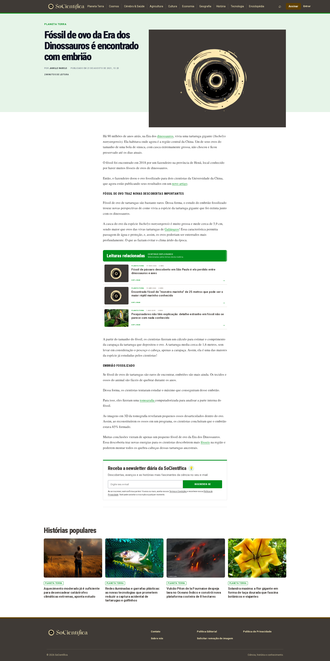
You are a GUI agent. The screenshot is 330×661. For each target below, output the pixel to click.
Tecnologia (237, 6)
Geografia (205, 6)
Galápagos (172, 229)
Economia (188, 6)
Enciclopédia (256, 6)
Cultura (172, 6)
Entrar (307, 6)
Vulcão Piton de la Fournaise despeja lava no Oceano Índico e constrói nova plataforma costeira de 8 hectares (194, 592)
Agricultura (156, 6)
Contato (155, 631)
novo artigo (179, 183)
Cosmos (114, 6)
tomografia (147, 400)
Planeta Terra (95, 6)
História (221, 6)
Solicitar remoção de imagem (215, 638)
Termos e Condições (178, 491)
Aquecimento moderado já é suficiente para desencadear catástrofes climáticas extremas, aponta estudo (72, 592)
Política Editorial (207, 631)
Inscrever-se (202, 484)
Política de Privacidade (257, 631)
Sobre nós (157, 638)
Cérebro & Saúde (134, 6)
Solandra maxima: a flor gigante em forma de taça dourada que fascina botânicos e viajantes (253, 592)
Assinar (293, 6)
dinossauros (165, 136)
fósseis (205, 442)
